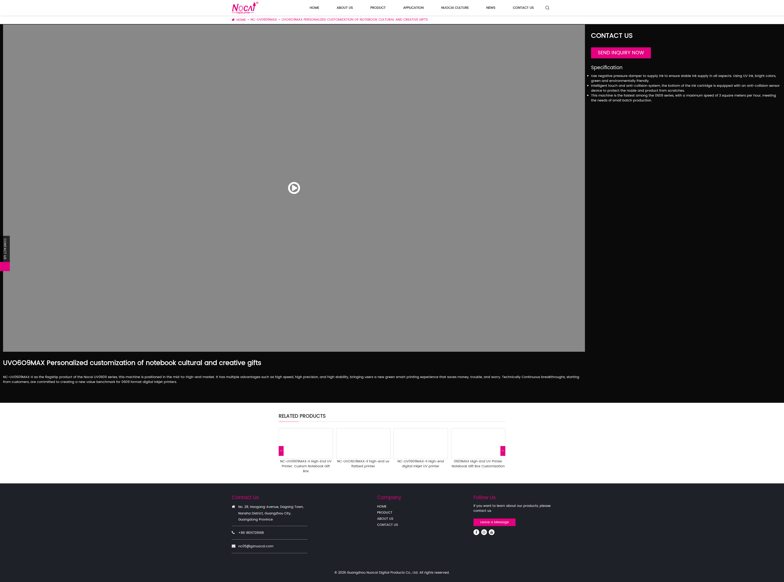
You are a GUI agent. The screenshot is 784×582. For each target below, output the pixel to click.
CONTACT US (523, 7)
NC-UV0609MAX (264, 19)
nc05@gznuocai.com (255, 546)
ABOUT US (345, 7)
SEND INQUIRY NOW (621, 53)
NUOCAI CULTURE (455, 7)
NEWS (490, 7)
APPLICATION (413, 7)
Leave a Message (494, 522)
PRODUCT (378, 7)
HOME (314, 7)
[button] (281, 451)
